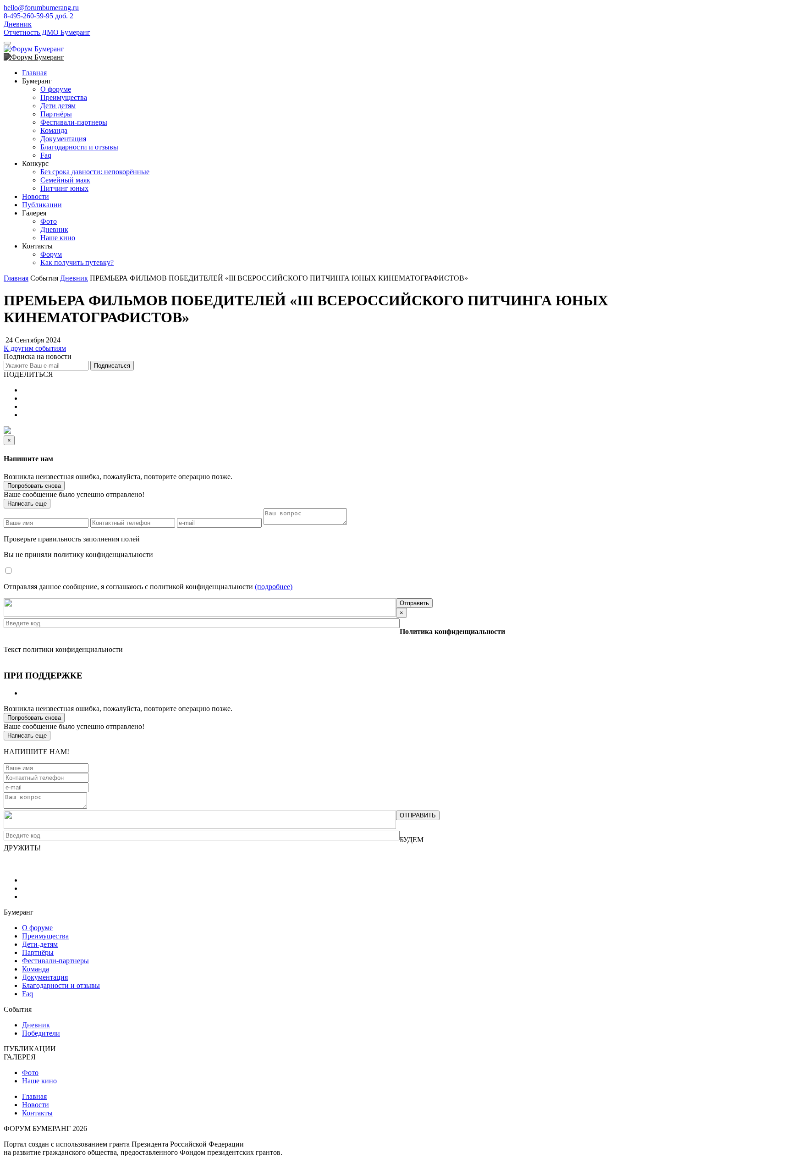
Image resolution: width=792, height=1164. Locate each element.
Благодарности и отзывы (79, 147)
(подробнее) (273, 586)
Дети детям (58, 106)
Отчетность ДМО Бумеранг (47, 32)
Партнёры (56, 114)
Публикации (42, 205)
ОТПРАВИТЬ (418, 815)
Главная (34, 73)
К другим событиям (35, 348)
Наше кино (57, 238)
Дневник (18, 24)
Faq (45, 155)
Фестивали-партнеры (73, 122)
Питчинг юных (64, 188)
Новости (35, 196)
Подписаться (112, 365)
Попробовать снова (34, 485)
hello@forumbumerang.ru (41, 7)
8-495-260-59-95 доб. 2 (38, 16)
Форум (51, 254)
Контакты (37, 1113)
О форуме (55, 89)
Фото (48, 221)
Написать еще (27, 503)
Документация (63, 139)
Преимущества (63, 97)
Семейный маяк (65, 180)
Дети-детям (40, 944)
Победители (41, 1033)
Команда (53, 130)
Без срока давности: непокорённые (94, 172)
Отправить (414, 603)
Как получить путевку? (77, 262)
